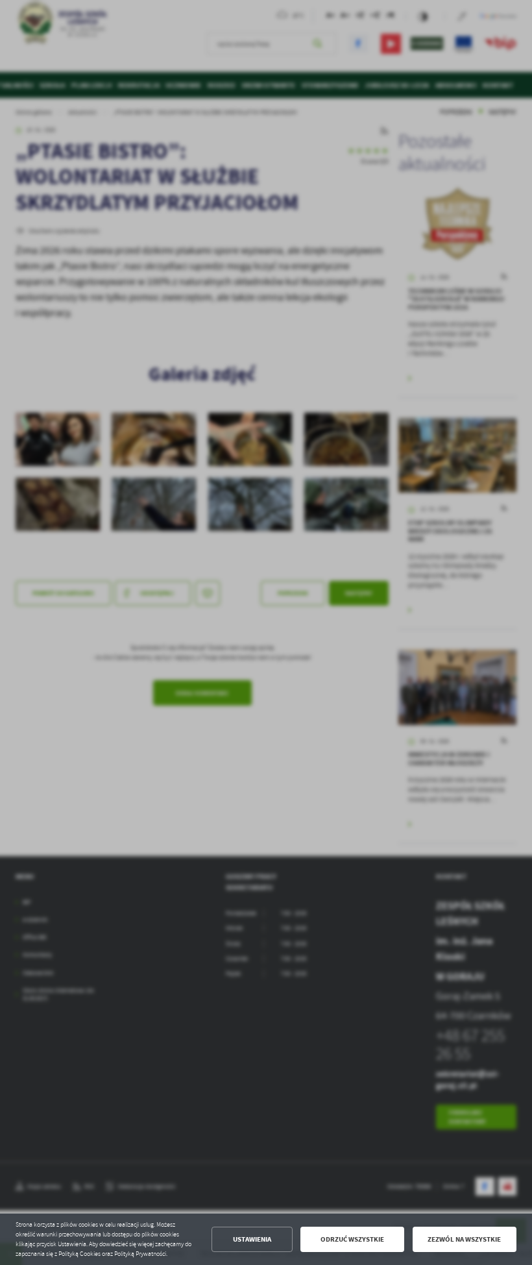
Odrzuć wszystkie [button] (352, 1239)
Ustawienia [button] (252, 1239)
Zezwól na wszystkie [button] (464, 1239)
